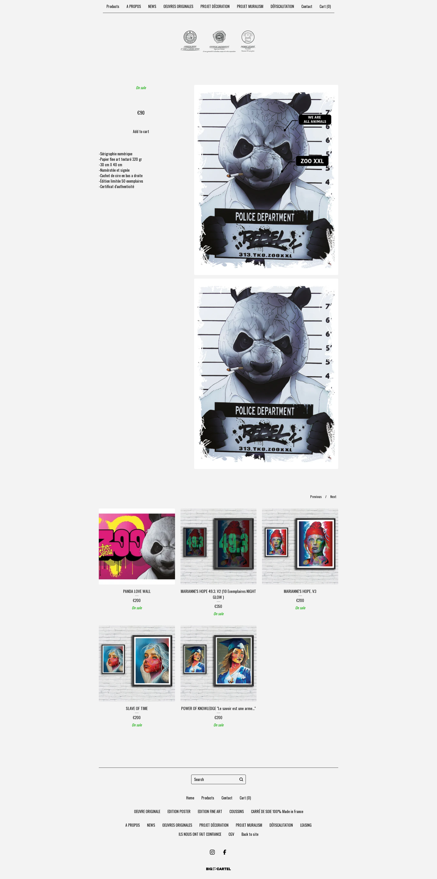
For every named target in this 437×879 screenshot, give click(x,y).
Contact (306, 6)
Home (190, 798)
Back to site (249, 834)
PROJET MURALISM (250, 6)
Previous (316, 496)
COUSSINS (236, 811)
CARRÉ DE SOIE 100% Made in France (277, 811)
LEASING (306, 825)
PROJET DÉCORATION (215, 6)
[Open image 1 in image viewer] (266, 180)
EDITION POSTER (179, 811)
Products (113, 6)
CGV (231, 834)
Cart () (325, 6)
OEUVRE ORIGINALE (147, 811)
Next (333, 496)
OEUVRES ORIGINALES (178, 6)
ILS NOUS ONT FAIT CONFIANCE (200, 834)
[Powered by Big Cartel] (218, 869)
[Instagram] (212, 852)
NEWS (152, 6)
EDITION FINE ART (210, 811)
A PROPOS (134, 6)
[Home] (218, 42)
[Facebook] (224, 852)
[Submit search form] (241, 779)
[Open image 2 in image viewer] (266, 374)
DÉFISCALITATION (282, 6)
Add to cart (141, 131)
